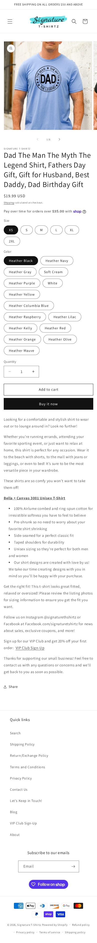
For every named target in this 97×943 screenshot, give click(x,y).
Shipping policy (75, 932)
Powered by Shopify (55, 924)
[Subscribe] (73, 866)
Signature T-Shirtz (29, 924)
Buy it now (48, 403)
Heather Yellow (22, 294)
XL (72, 230)
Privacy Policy (21, 778)
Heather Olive (60, 339)
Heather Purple (22, 283)
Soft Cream (53, 272)
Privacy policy (25, 932)
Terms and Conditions (27, 767)
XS (11, 230)
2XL (12, 241)
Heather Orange (22, 339)
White (52, 283)
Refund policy (81, 925)
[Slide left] (37, 139)
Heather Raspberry (25, 317)
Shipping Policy (22, 744)
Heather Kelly (20, 328)
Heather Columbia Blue (29, 305)
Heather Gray (20, 272)
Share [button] (13, 686)
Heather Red (55, 328)
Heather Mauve (21, 350)
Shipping (9, 202)
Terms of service (49, 932)
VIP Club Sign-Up (30, 647)
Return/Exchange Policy (29, 755)
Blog (13, 812)
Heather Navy (57, 260)
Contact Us (19, 789)
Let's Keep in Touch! (26, 800)
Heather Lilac (64, 317)
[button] (9, 21)
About (15, 834)
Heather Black (21, 260)
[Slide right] (59, 139)
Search (15, 733)
